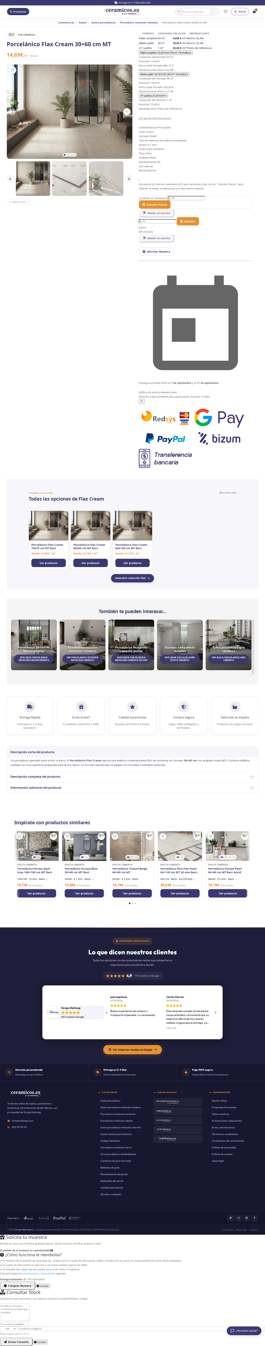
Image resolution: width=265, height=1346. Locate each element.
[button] (195, 397)
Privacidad (227, 1229)
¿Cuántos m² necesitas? (153, 198)
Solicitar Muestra (158, 251)
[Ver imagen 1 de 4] (222, 857)
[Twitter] (231, 1218)
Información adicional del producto (35, 788)
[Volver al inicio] (122, 11)
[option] (33, 178)
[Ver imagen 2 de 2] (38, 857)
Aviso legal (218, 1160)
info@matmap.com (22, 1120)
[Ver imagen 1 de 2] (34, 857)
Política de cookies (222, 1154)
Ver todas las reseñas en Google (132, 1049)
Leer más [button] (115, 1028)
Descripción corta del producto (32, 752)
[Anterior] (12, 111)
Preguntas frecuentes (224, 1107)
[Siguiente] (127, 111)
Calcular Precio (156, 204)
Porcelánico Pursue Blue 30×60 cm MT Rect (81, 870)
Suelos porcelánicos (103, 22)
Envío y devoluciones (223, 1127)
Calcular (189, 221)
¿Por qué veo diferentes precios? (155, 118)
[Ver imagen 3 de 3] (136, 857)
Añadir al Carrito (158, 213)
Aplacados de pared (111, 1181)
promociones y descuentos (39, 1273)
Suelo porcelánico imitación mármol (120, 1127)
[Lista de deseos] (225, 11)
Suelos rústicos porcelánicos (116, 1134)
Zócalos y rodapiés (110, 1194)
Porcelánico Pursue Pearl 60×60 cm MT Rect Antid (225, 870)
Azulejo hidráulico (110, 1140)
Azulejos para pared (111, 1187)
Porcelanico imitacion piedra (116, 1120)
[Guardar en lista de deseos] (12, 70)
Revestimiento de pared (113, 1174)
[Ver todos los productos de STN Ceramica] (53, 836)
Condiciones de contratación (228, 1140)
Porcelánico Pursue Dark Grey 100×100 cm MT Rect (34, 870)
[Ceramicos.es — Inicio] (25, 1096)
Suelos (83, 22)
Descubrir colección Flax (130, 578)
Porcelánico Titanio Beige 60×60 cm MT (129, 870)
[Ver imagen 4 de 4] (234, 857)
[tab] (64, 155)
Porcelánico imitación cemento (139, 22)
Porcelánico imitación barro (116, 1147)
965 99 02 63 (19, 1127)
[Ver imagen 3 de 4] (230, 857)
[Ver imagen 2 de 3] (132, 857)
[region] (36, 846)
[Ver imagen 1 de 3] (128, 857)
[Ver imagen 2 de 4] (226, 857)
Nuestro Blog (219, 1100)
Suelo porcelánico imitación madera (120, 1107)
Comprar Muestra (19, 1285)
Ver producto (36, 893)
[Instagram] (238, 1218)
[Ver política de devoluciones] (142, 401)
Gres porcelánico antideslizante (118, 1154)
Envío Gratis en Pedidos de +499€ (134, 2)
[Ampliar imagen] (127, 69)
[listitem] (49, 540)
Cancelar (44, 1285)
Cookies (254, 1229)
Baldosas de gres (110, 1167)
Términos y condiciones (225, 1134)
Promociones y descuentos (227, 1120)
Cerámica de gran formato (115, 1160)
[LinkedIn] (246, 1218)
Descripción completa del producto (35, 777)
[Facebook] (254, 1218)
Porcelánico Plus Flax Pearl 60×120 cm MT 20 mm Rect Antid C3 (178, 870)
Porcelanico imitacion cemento (117, 1114)
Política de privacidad (224, 1147)
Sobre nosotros (220, 1114)
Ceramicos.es (66, 22)
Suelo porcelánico (110, 1100)
